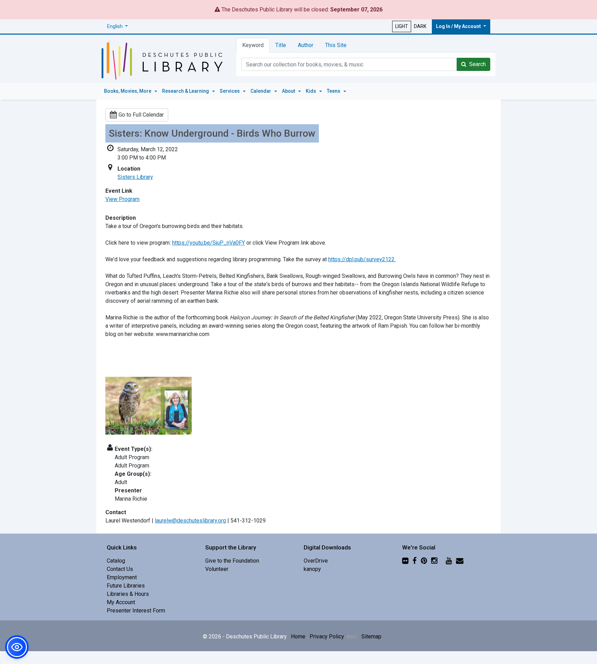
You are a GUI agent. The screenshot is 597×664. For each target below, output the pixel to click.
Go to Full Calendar (141, 114)
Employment (122, 577)
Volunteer (216, 569)
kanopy (312, 569)
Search (476, 64)
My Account (121, 602)
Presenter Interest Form (136, 610)
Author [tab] (305, 45)
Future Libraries (126, 585)
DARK (420, 26)
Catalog (116, 560)
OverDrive (316, 560)
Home (298, 636)
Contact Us (120, 569)
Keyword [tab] (253, 45)
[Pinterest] (424, 560)
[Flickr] (405, 560)
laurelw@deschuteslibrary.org (190, 520)
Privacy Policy (333, 636)
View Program (122, 199)
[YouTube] (449, 560)
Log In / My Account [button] (459, 26)
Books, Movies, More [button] (128, 91)
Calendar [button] (261, 91)
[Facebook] (415, 560)
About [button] (289, 91)
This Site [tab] (336, 45)
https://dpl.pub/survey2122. (362, 259)
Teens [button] (334, 91)
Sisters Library (135, 177)
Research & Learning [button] (186, 91)
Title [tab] (280, 45)
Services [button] (230, 91)
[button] (117, 26)
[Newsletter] (459, 560)
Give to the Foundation (232, 560)
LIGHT (401, 26)
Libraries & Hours (128, 594)
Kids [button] (311, 91)
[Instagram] (434, 560)
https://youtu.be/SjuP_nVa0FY (208, 242)
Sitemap (371, 636)
